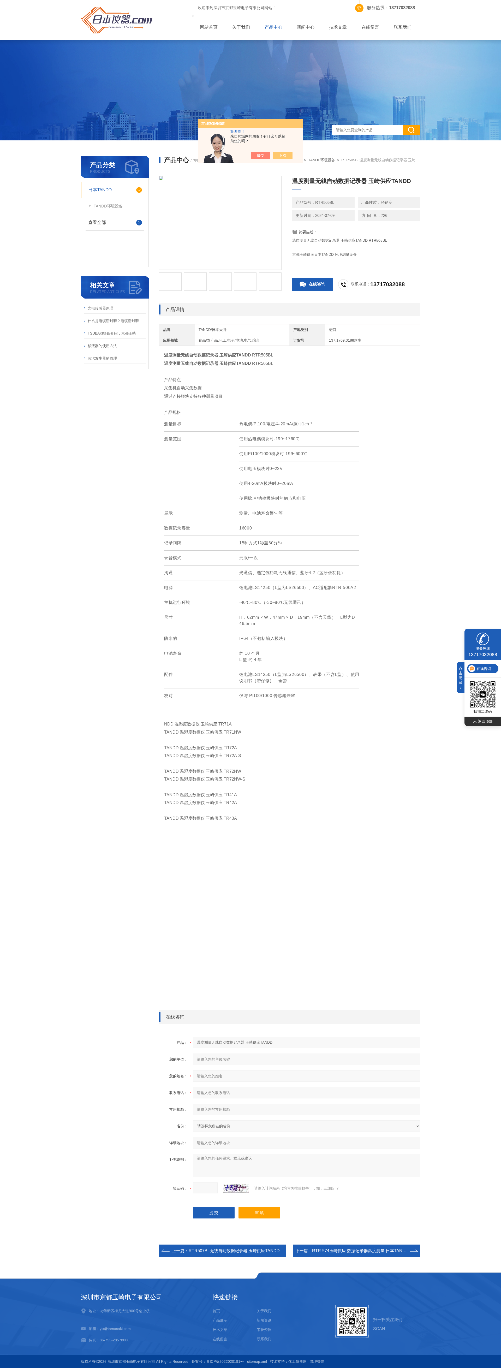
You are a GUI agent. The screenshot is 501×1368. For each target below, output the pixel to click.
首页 (216, 1311)
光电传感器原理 (100, 308)
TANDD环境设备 (108, 206)
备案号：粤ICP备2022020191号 (218, 1361)
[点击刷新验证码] (236, 1188)
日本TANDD (100, 189)
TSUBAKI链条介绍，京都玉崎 (112, 333)
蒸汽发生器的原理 (102, 358)
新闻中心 (305, 27)
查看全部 (97, 222)
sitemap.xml (257, 1361)
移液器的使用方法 (102, 346)
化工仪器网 (297, 1361)
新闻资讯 (264, 1320)
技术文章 (338, 27)
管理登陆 (317, 1361)
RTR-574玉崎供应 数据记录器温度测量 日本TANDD (360, 1250)
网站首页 (209, 27)
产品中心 (273, 27)
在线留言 (370, 27)
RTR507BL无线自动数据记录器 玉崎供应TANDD (234, 1250)
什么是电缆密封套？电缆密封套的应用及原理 (117, 321)
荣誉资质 (264, 1330)
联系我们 (402, 27)
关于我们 (241, 27)
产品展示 (220, 1320)
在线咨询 (317, 284)
